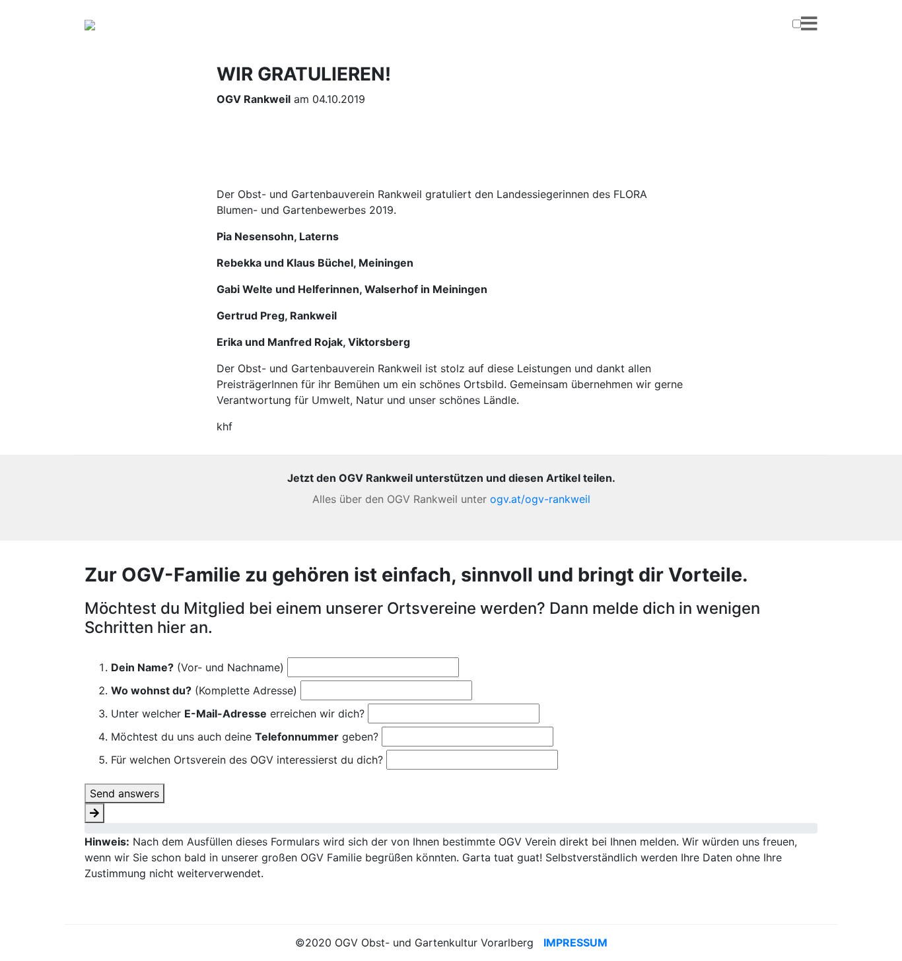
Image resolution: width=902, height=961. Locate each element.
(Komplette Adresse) (204, 690)
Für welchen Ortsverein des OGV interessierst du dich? (247, 759)
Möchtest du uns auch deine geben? (244, 736)
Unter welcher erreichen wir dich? (237, 713)
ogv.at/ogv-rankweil (540, 499)
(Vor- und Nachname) (197, 667)
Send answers (124, 793)
